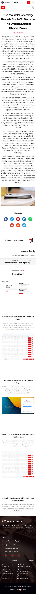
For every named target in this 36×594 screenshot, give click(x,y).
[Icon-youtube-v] (13, 555)
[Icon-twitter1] (6, 555)
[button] (28, 2)
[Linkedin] (17, 555)
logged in (21, 255)
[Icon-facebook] (3, 555)
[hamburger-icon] (3, 7)
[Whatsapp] (20, 555)
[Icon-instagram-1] (10, 555)
